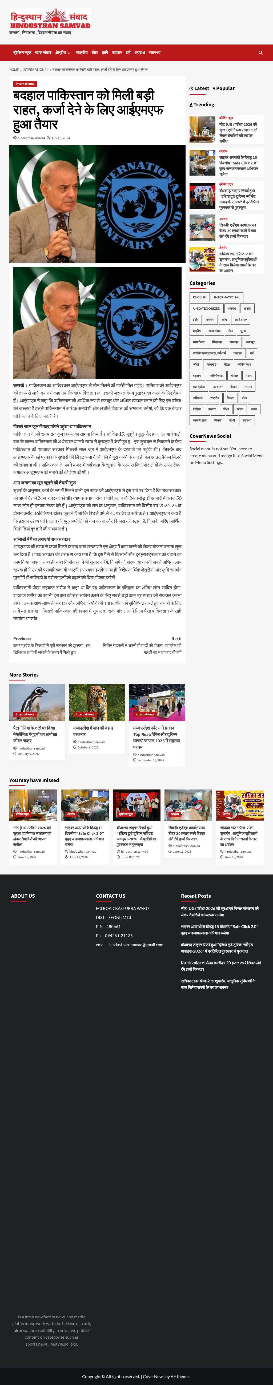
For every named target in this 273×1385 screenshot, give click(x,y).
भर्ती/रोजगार (216, 376)
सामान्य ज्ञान (200, 420)
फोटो (196, 364)
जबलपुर (234, 342)
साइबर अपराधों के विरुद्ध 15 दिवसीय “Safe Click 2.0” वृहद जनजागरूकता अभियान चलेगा (238, 166)
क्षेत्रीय (60, 53)
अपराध (139, 53)
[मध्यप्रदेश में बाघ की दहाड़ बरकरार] (97, 702)
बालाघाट (211, 364)
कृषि (105, 53)
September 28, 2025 (151, 760)
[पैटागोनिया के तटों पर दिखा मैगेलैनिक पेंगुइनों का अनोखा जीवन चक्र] (37, 702)
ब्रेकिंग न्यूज (22, 53)
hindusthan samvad (31, 138)
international (25, 84)
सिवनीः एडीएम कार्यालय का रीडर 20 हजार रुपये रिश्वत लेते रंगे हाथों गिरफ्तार (237, 230)
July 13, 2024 (60, 138)
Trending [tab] (203, 104)
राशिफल (198, 398)
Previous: (51, 645)
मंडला (249, 376)
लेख (244, 398)
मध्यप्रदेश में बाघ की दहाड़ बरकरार (93, 731)
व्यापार (117, 53)
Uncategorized (206, 308)
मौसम (233, 387)
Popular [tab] (225, 88)
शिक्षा (226, 409)
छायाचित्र (198, 342)
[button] (260, 52)
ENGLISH (199, 297)
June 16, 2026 (27, 857)
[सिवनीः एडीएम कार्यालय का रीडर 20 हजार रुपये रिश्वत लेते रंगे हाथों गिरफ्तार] (203, 226)
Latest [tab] (201, 88)
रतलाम (248, 387)
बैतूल (227, 364)
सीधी (232, 420)
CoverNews (153, 1376)
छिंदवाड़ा (217, 342)
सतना (240, 409)
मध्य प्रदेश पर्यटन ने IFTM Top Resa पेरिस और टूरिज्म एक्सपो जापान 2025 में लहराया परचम (156, 737)
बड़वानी (197, 376)
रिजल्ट (230, 398)
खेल (95, 53)
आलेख (247, 308)
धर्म (128, 53)
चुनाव (243, 331)
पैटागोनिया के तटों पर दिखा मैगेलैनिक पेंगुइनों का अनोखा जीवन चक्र (35, 734)
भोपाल (234, 376)
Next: (142, 645)
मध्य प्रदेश (199, 387)
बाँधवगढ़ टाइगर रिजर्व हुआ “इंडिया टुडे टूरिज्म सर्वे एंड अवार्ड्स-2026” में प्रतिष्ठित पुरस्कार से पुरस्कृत (239, 199)
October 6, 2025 (88, 747)
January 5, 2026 (28, 754)
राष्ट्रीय (82, 53)
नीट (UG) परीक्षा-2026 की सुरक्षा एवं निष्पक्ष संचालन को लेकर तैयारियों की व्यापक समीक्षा (238, 133)
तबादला (238, 353)
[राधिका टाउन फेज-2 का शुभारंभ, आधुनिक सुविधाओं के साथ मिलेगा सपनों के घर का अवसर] (203, 258)
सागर (254, 409)
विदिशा (197, 409)
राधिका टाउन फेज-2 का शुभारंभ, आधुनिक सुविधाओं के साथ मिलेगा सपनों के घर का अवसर (237, 262)
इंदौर (195, 320)
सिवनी (218, 420)
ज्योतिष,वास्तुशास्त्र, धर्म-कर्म (209, 353)
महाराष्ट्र (217, 387)
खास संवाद (43, 53)
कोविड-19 (241, 320)
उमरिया (210, 320)
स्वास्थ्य (154, 53)
